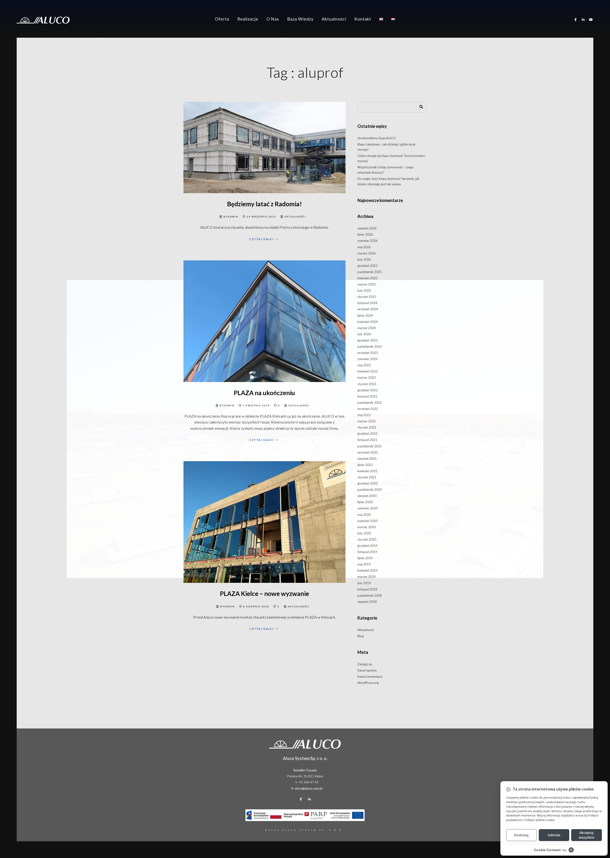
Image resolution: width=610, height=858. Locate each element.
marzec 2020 (366, 527)
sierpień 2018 (367, 602)
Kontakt (362, 18)
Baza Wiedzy (300, 18)
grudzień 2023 (367, 340)
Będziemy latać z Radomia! (264, 204)
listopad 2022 (367, 396)
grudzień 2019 (367, 546)
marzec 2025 (366, 284)
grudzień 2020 (367, 483)
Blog (360, 636)
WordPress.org (368, 683)
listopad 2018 (367, 589)
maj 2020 (364, 515)
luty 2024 (364, 334)
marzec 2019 (366, 577)
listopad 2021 (367, 440)
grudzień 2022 (367, 390)
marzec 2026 (366, 253)
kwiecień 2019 (367, 570)
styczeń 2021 (366, 477)
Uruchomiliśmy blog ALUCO (376, 138)
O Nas (272, 18)
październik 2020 (369, 489)
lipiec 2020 (365, 502)
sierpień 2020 (367, 496)
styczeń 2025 (366, 297)
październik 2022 (369, 402)
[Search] (419, 106)
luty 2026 (364, 259)
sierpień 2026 (367, 228)
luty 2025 (364, 290)
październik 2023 (369, 346)
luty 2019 (364, 583)
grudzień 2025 (367, 266)
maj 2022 (364, 415)
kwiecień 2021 (367, 471)
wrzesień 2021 (367, 452)
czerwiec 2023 (367, 359)
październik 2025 (369, 272)
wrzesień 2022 (367, 409)
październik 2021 (369, 446)
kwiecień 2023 (367, 371)
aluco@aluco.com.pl (308, 788)
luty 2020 (364, 533)
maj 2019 (364, 564)
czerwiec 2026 (367, 241)
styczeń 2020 (366, 539)
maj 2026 (364, 247)
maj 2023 (364, 365)
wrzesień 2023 (367, 353)
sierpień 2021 (367, 458)
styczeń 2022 (366, 427)
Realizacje (247, 18)
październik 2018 (369, 595)
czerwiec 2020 (367, 508)
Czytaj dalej (261, 238)
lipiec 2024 (365, 315)
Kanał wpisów (367, 670)
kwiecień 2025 (367, 278)
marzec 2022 (366, 421)
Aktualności (334, 18)
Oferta (222, 18)
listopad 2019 (367, 552)
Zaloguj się (364, 664)
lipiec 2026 (365, 234)
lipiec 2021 (365, 465)
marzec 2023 (366, 377)
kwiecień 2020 (367, 521)
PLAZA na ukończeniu (264, 393)
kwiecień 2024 (367, 322)
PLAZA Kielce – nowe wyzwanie (264, 593)
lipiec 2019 (365, 558)
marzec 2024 (366, 328)
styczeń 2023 (366, 384)
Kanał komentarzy (370, 676)
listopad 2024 (367, 303)
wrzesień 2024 (367, 309)
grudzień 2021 (367, 433)
